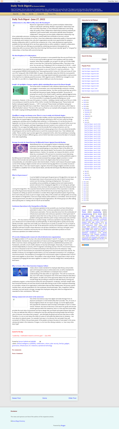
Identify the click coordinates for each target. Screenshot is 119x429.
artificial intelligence (23, 343)
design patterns (90, 235)
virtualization (94, 237)
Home (44, 398)
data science (96, 222)
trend (100, 214)
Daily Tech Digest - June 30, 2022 (92, 124)
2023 (84, 106)
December (87, 110)
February (87, 177)
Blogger (63, 425)
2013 (84, 198)
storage (84, 226)
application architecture (89, 232)
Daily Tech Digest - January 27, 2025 (90, 68)
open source (99, 220)
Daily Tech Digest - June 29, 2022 (92, 126)
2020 (84, 184)
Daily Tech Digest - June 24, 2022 (92, 136)
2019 (84, 186)
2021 (84, 182)
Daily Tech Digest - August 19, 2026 (90, 83)
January (87, 179)
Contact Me (40, 14)
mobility (102, 237)
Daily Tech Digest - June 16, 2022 (92, 152)
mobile (87, 229)
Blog (23, 14)
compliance (94, 226)
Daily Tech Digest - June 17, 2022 (92, 150)
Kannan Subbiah (23, 341)
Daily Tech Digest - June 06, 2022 (92, 164)
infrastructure (24, 345)
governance (15, 345)
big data (85, 216)
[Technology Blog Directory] (85, 245)
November (87, 112)
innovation (85, 217)
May (86, 171)
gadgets (67, 343)
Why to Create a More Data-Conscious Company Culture (30, 266)
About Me (15, 14)
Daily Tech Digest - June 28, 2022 (92, 128)
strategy (97, 210)
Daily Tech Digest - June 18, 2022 (92, 148)
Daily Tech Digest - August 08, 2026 (90, 71)
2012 (84, 200)
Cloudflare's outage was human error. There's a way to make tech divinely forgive (38, 115)
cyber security (54, 343)
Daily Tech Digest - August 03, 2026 (90, 86)
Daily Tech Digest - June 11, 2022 (92, 160)
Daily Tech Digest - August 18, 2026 (90, 91)
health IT (104, 229)
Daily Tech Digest (28, 6)
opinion (105, 228)
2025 (84, 102)
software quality (85, 239)
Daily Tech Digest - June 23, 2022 (92, 138)
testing (96, 223)
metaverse (34, 345)
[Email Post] (40, 341)
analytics (84, 222)
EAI (102, 239)
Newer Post (16, 398)
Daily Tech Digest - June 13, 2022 (92, 158)
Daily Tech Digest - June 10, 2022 (92, 162)
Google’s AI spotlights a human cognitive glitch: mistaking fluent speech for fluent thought (41, 84)
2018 (84, 188)
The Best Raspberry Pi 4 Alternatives (24, 55)
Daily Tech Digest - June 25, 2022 (92, 134)
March (86, 175)
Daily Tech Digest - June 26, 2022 (92, 132)
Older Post (72, 398)
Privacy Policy (52, 14)
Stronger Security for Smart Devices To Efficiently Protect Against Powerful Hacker (39, 142)
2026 (84, 100)
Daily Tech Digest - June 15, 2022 (92, 154)
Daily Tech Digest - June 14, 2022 (92, 156)
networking (95, 217)
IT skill (105, 223)
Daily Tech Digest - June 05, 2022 (92, 166)
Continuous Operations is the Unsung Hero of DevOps (29, 206)
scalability (93, 238)
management (85, 238)
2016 (84, 192)
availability (32, 343)
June (86, 122)
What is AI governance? (19, 175)
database (104, 226)
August (86, 118)
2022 (84, 108)
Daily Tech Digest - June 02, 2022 (92, 168)
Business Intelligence (100, 234)
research (96, 228)
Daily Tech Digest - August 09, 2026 (90, 73)
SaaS (101, 231)
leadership (97, 212)
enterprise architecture (100, 219)
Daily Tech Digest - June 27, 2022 (92, 130)
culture (47, 343)
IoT (30, 345)
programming (87, 214)
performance (103, 235)
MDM (93, 239)
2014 (84, 196)
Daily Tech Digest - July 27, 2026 (89, 88)
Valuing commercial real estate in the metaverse (28, 297)
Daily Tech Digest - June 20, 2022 (92, 144)
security (98, 216)
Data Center (88, 220)
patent (98, 239)
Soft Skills (101, 238)
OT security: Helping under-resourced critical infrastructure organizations (36, 237)
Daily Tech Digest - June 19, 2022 (92, 146)
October (87, 114)
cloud (84, 210)
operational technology (45, 345)
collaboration (40, 343)
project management (91, 231)
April (86, 173)
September (87, 116)
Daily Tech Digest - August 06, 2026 (90, 76)
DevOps (61, 343)
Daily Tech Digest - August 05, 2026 (90, 81)
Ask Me (31, 14)
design (95, 229)
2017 (84, 190)
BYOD (86, 237)
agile (87, 219)
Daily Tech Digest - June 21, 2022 (92, 142)
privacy (105, 217)
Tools (84, 212)
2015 (84, 194)
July (86, 120)
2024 (84, 104)
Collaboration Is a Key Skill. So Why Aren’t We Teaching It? (31, 22)
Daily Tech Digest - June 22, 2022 (92, 140)
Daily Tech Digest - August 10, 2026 (90, 78)
